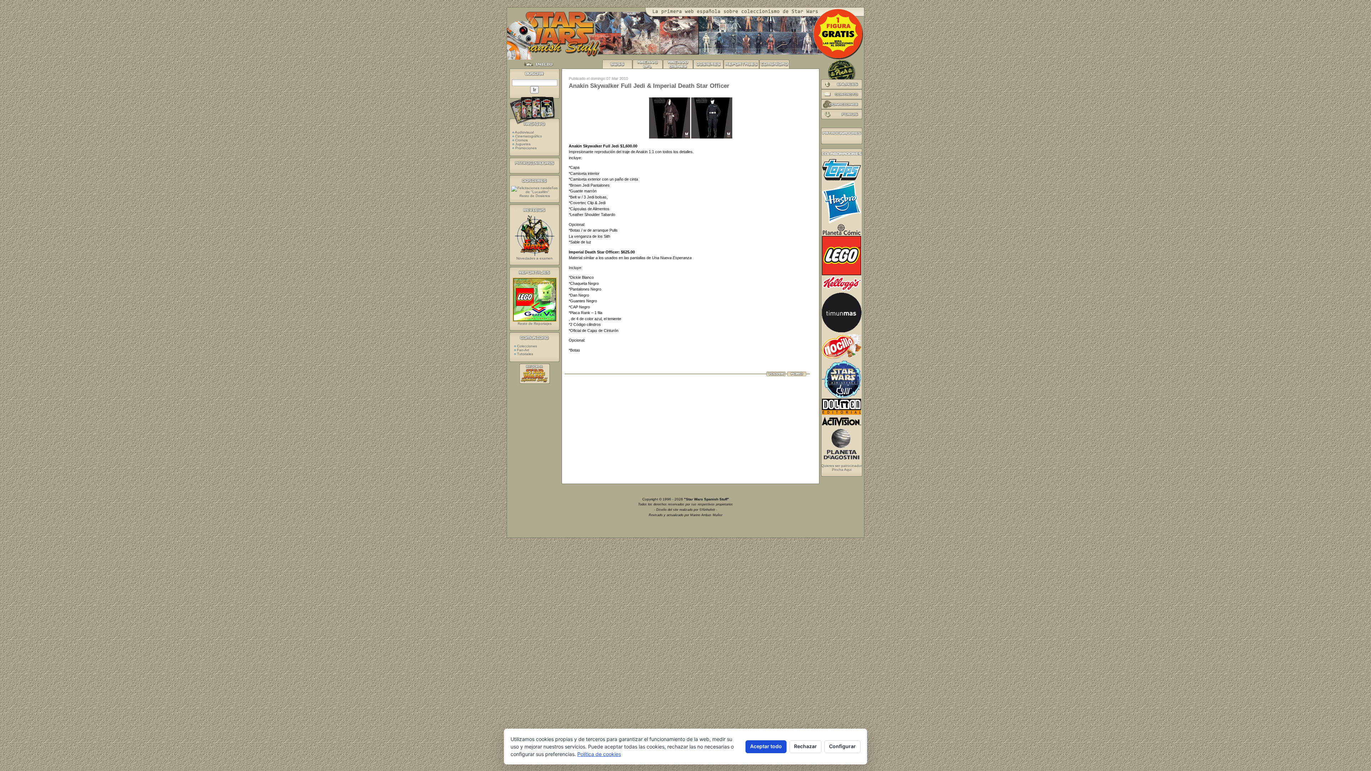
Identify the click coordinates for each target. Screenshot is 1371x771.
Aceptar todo (766, 746)
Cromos (521, 140)
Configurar (842, 746)
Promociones (526, 148)
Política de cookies (599, 754)
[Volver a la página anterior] (776, 375)
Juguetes (523, 144)
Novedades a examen (534, 258)
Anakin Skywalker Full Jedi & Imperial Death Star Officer (649, 85)
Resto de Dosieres (534, 196)
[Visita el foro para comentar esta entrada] (796, 375)
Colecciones (526, 346)
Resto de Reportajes (535, 324)
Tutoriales (524, 354)
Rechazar (805, 746)
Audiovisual (524, 132)
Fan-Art (522, 350)
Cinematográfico (528, 136)
